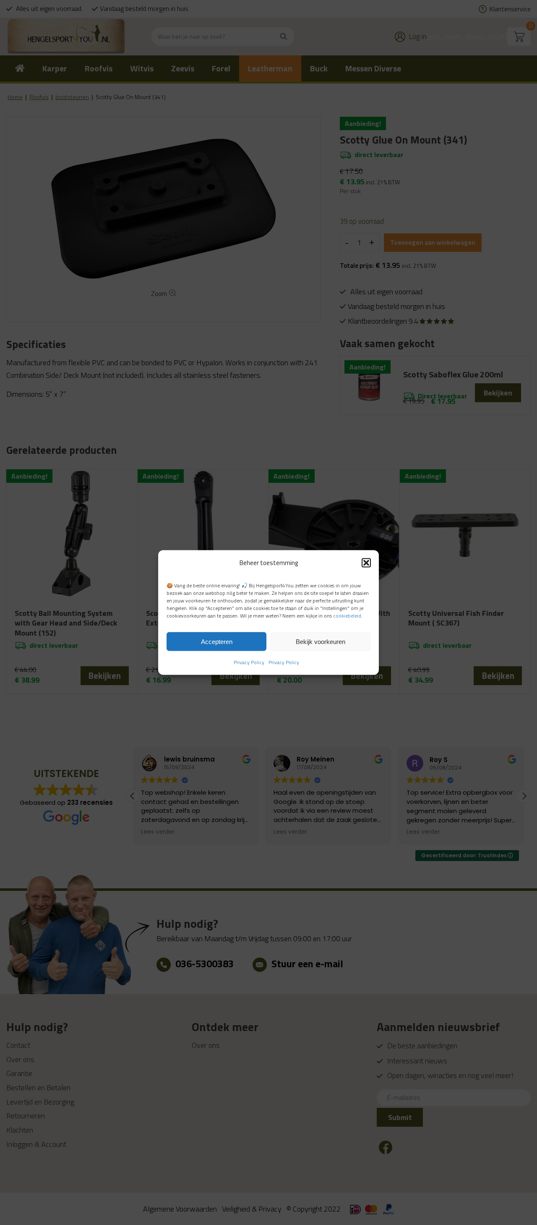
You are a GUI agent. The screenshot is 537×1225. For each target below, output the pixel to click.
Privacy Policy (249, 662)
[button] (366, 562)
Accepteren (216, 641)
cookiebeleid (347, 616)
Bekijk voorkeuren (320, 641)
